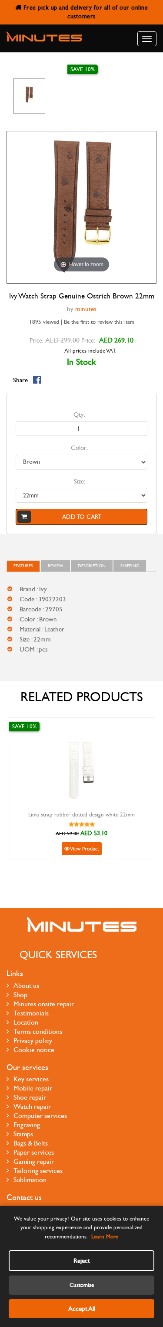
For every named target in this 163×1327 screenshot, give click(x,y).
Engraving (26, 1125)
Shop (20, 995)
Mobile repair (32, 1088)
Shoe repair (29, 1097)
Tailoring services (38, 1170)
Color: (79, 448)
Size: (79, 481)
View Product (84, 849)
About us (26, 985)
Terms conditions (37, 1031)
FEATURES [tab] (23, 566)
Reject (81, 1261)
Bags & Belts (30, 1143)
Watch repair (32, 1106)
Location (25, 1022)
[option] (29, 96)
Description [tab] (92, 566)
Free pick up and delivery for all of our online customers (84, 12)
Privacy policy (32, 1040)
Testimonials (31, 1013)
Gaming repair (33, 1161)
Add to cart (81, 517)
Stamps (23, 1134)
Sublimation (30, 1180)
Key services (31, 1079)
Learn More (104, 1236)
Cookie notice (33, 1050)
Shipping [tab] (129, 566)
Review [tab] (55, 566)
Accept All (81, 1309)
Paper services (33, 1152)
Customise (82, 1285)
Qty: (79, 414)
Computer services (40, 1115)
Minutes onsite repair (43, 1004)
